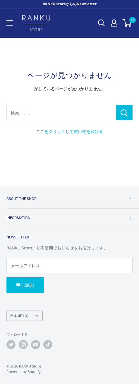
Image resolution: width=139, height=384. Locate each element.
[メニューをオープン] (9, 23)
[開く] (101, 23)
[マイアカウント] (114, 23)
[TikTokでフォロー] (47, 344)
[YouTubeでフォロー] (35, 344)
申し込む (25, 285)
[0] (127, 23)
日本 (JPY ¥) (19, 315)
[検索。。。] (124, 112)
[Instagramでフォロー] (23, 344)
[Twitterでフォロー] (11, 344)
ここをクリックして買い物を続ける (69, 131)
